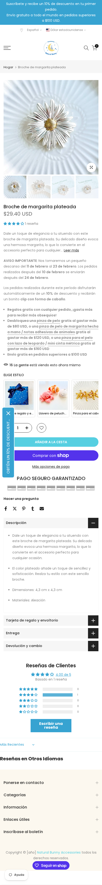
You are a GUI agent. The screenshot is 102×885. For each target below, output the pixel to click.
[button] (14, 223)
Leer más (71, 250)
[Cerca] (8, 413)
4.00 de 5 (63, 674)
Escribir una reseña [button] (51, 725)
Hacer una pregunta (21, 498)
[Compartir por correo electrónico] (42, 508)
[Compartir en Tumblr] (33, 508)
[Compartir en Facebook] (6, 508)
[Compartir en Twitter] (15, 508)
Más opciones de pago (51, 466)
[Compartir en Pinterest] (24, 508)
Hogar (8, 67)
